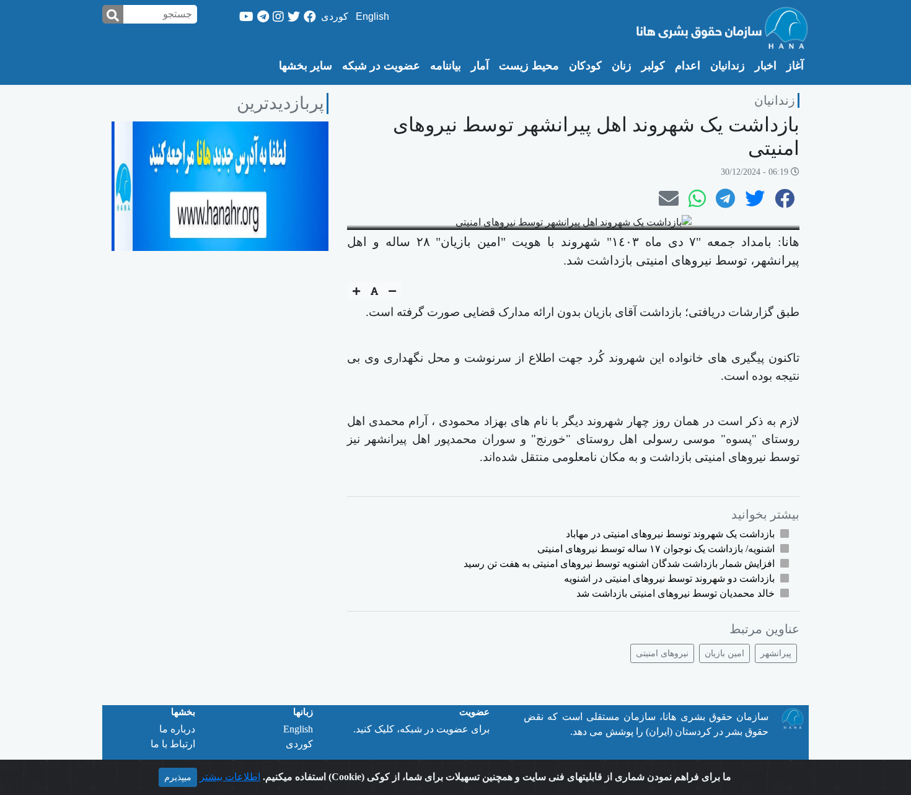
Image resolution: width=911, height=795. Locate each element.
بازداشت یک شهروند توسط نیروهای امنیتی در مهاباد (670, 534)
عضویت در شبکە (381, 65)
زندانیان (727, 65)
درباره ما (177, 729)
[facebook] (310, 17)
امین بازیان (724, 653)
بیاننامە (445, 65)
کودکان (585, 65)
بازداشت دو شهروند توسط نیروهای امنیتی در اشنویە (669, 578)
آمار (480, 65)
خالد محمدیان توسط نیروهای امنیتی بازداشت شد (675, 593)
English (372, 16)
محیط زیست (529, 65)
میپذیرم (177, 777)
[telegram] (263, 17)
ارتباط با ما (173, 744)
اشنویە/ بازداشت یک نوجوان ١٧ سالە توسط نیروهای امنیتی (656, 548)
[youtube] (246, 17)
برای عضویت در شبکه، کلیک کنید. (421, 729)
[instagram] (278, 17)
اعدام (687, 65)
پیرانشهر (775, 653)
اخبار (766, 65)
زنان (622, 65)
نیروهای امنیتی (662, 653)
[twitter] (294, 17)
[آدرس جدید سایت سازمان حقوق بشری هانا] (220, 185)
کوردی (334, 16)
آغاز (792, 65)
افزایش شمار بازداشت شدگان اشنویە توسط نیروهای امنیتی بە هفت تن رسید (619, 563)
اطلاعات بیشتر (230, 776)
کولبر (653, 65)
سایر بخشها (305, 65)
